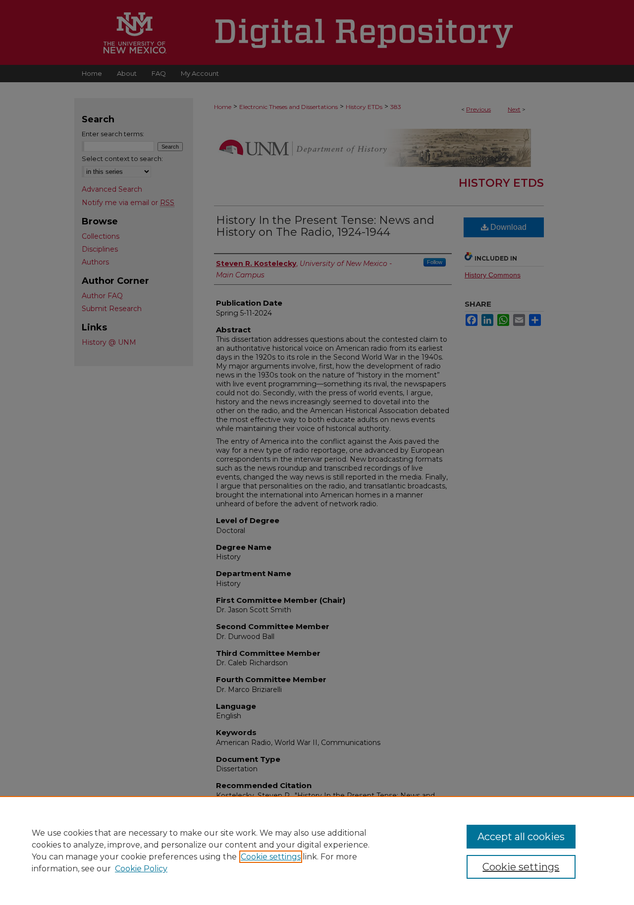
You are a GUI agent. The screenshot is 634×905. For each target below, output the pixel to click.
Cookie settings (271, 856)
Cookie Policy (141, 868)
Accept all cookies (521, 837)
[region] (317, 850)
